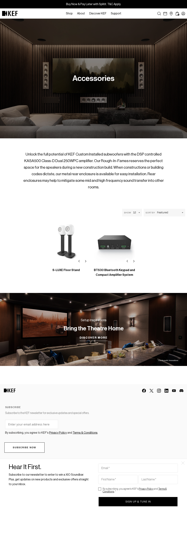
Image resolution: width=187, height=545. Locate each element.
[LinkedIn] (166, 391)
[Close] (125, 13)
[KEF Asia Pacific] (10, 13)
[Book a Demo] (165, 14)
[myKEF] (183, 14)
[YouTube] (174, 391)
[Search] (159, 14)
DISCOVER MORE (94, 337)
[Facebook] (144, 391)
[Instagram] (159, 391)
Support (116, 13)
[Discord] (181, 391)
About (81, 13)
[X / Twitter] (151, 391)
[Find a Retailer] (171, 14)
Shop (69, 13)
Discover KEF (97, 13)
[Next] (86, 261)
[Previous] (79, 261)
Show (127, 213)
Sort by (150, 213)
